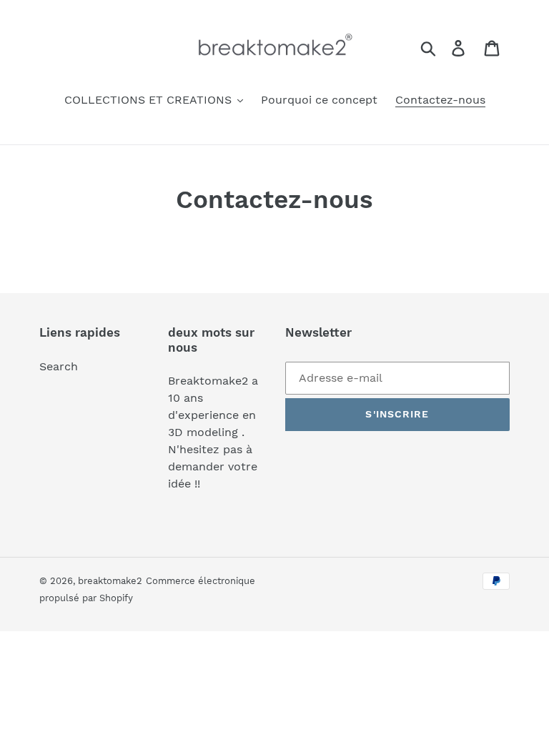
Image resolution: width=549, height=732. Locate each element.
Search (58, 366)
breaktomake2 (110, 580)
